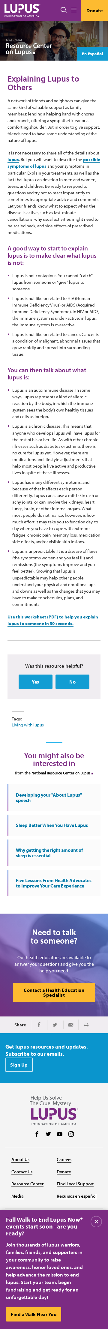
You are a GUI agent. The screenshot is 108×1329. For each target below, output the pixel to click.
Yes (35, 682)
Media (17, 1196)
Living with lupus (28, 725)
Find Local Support (75, 1184)
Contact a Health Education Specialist (54, 992)
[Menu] (73, 10)
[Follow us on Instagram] (71, 1134)
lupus (13, 159)
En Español (92, 53)
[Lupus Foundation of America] (22, 10)
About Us (20, 1159)
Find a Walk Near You (33, 1314)
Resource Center (27, 1184)
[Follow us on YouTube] (59, 1134)
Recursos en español (77, 1196)
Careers (64, 1159)
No (72, 682)
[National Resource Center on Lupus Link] (29, 47)
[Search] (64, 10)
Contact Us (21, 1172)
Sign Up (19, 1065)
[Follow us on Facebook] (37, 1134)
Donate (94, 10)
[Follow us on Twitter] (48, 1134)
